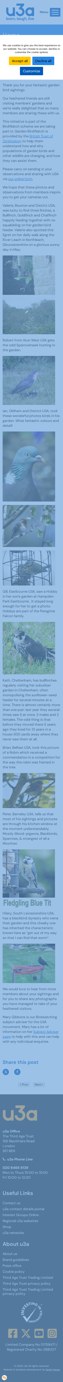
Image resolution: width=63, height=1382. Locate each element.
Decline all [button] (43, 61)
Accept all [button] (20, 61)
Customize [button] (31, 71)
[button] (4, 1377)
